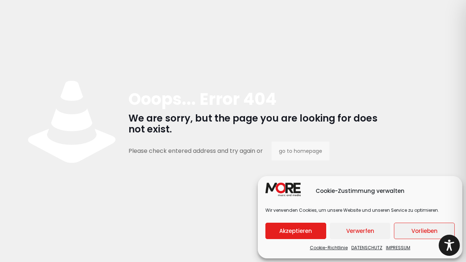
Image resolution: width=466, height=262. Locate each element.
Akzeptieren (295, 231)
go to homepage (300, 151)
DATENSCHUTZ (366, 248)
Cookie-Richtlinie (329, 248)
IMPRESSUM (398, 248)
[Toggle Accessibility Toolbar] (449, 245)
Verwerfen (360, 231)
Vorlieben (424, 231)
